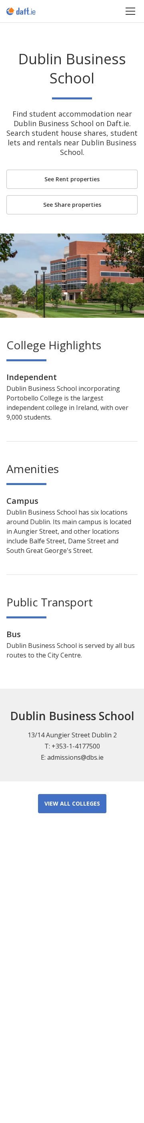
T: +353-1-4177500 (72, 746)
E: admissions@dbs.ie (72, 757)
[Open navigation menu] (131, 11)
